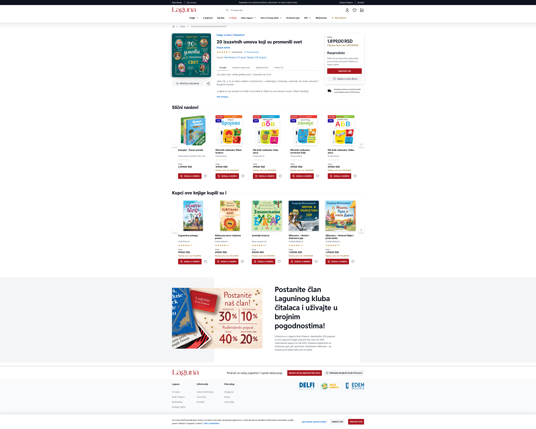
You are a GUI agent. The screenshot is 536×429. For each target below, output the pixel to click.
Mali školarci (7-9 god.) (235, 57)
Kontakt (360, 2)
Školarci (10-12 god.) (256, 57)
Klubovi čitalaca (346, 2)
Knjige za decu (224, 35)
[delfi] (306, 385)
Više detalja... (223, 97)
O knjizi (222, 67)
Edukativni (239, 35)
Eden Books (177, 2)
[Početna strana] (185, 10)
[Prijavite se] (347, 10)
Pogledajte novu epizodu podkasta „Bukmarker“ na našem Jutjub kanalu (268, 2)
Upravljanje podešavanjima (314, 421)
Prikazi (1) (279, 67)
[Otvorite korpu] (362, 10)
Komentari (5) (262, 67)
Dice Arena (191, 2)
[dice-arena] (330, 385)
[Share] (208, 83)
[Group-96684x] (355, 385)
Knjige (182, 26)
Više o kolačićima (211, 423)
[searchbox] (268, 10)
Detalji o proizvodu (241, 67)
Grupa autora (223, 47)
